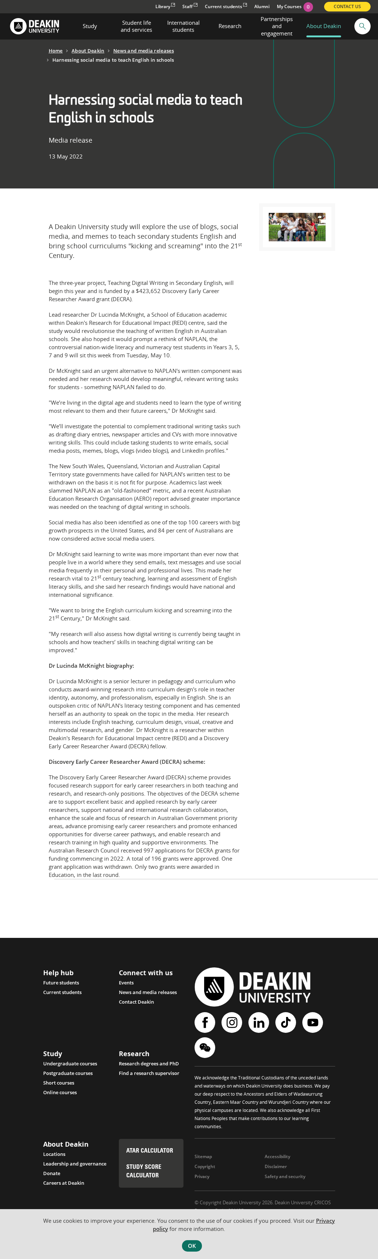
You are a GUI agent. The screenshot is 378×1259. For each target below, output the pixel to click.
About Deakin (88, 50)
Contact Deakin (136, 1001)
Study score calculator (143, 1171)
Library (162, 6)
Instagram (232, 1022)
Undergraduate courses (70, 1063)
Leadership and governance (74, 1163)
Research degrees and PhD (149, 1063)
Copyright (205, 1166)
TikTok (286, 1022)
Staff (187, 6)
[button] (362, 26)
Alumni (261, 6)
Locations (54, 1154)
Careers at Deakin (63, 1183)
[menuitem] (89, 26)
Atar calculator (149, 1151)
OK (192, 1245)
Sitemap (203, 1156)
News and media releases (143, 50)
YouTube (313, 1022)
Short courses (58, 1082)
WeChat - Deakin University (206, 1047)
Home (56, 50)
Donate (51, 1173)
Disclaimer (276, 1166)
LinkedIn (259, 1022)
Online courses (60, 1092)
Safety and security (285, 1176)
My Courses (293, 6)
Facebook (206, 1022)
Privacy (202, 1176)
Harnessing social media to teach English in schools (113, 60)
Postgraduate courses (68, 1073)
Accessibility (277, 1156)
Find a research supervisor (149, 1073)
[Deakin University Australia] (34, 26)
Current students (223, 6)
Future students (61, 982)
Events (126, 982)
